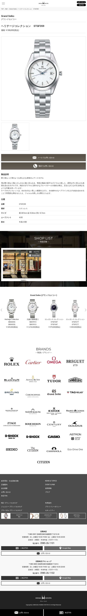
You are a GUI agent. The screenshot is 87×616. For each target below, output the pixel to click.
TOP (2, 9)
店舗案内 (4, 484)
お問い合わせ (24, 613)
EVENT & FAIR (50, 484)
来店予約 (68, 613)
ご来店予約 (36, 252)
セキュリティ (50, 510)
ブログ (47, 492)
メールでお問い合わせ (45, 158)
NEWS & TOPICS (51, 481)
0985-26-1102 (23, 275)
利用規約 (48, 503)
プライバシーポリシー (53, 507)
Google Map (35, 255)
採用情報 (48, 488)
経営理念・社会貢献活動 (10, 481)
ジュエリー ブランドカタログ (11, 507)
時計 (6, 9)
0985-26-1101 (47, 543)
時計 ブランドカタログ (9, 503)
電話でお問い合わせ (46, 166)
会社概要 (4, 488)
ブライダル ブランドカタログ (11, 510)
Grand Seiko (13, 9)
